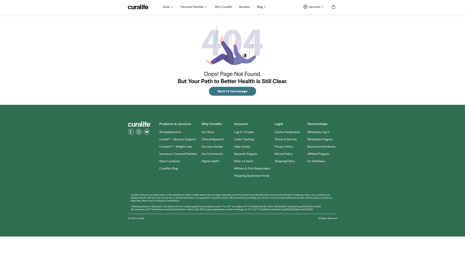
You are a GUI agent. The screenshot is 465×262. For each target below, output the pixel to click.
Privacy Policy (284, 146)
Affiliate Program (318, 154)
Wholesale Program (320, 139)
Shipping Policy (285, 161)
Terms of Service (286, 139)
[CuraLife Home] (138, 7)
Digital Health (210, 161)
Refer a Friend (243, 161)
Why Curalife (223, 7)
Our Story (207, 132)
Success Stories (212, 146)
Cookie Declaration (287, 132)
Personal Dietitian (192, 7)
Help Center (242, 146)
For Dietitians (316, 161)
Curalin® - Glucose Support (177, 139)
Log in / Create (244, 132)
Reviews (244, 7)
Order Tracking (244, 139)
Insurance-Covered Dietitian (178, 154)
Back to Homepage (232, 91)
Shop (166, 7)
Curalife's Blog (168, 168)
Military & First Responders (252, 168)
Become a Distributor (321, 146)
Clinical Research (212, 139)
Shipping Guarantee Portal (251, 176)
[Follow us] (131, 132)
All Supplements (170, 132)
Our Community (212, 154)
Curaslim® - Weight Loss (175, 146)
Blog (260, 7)
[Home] (139, 124)
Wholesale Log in (318, 132)
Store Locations (169, 161)
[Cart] (333, 7)
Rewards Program (245, 154)
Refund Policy (284, 154)
